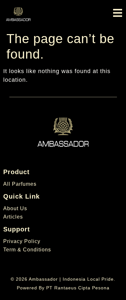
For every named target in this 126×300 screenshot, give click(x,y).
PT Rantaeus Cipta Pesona (78, 287)
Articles (13, 217)
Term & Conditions (27, 249)
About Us (15, 208)
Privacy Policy (21, 241)
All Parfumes (20, 184)
